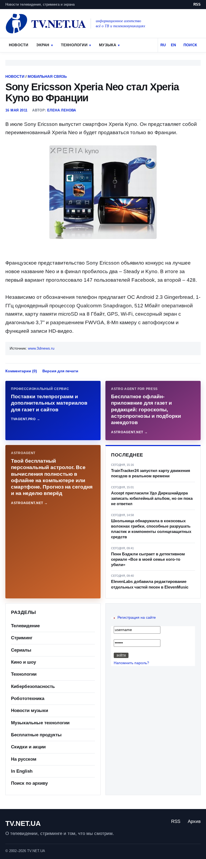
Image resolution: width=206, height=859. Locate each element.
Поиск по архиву (29, 783)
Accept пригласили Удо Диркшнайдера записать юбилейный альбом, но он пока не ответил (152, 498)
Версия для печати (60, 371)
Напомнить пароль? (131, 663)
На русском (23, 759)
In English (21, 771)
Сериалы (21, 650)
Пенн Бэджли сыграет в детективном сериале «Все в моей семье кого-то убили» (148, 559)
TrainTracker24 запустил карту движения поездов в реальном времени (150, 473)
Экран (42, 45)
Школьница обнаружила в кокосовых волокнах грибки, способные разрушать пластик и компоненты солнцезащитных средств (151, 529)
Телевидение (25, 625)
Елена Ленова (61, 110)
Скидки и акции (28, 746)
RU (163, 45)
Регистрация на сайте (136, 617)
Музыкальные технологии (40, 722)
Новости (18, 45)
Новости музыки (29, 710)
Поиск (190, 45)
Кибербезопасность (33, 686)
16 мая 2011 (16, 110)
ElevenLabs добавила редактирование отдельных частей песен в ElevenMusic (149, 584)
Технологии (74, 45)
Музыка (107, 45)
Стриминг (21, 637)
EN (173, 45)
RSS (197, 4)
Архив (194, 821)
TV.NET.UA (23, 823)
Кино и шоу (23, 662)
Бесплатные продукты (36, 734)
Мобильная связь (47, 76)
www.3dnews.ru (41, 348)
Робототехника (27, 698)
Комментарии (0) (21, 371)
